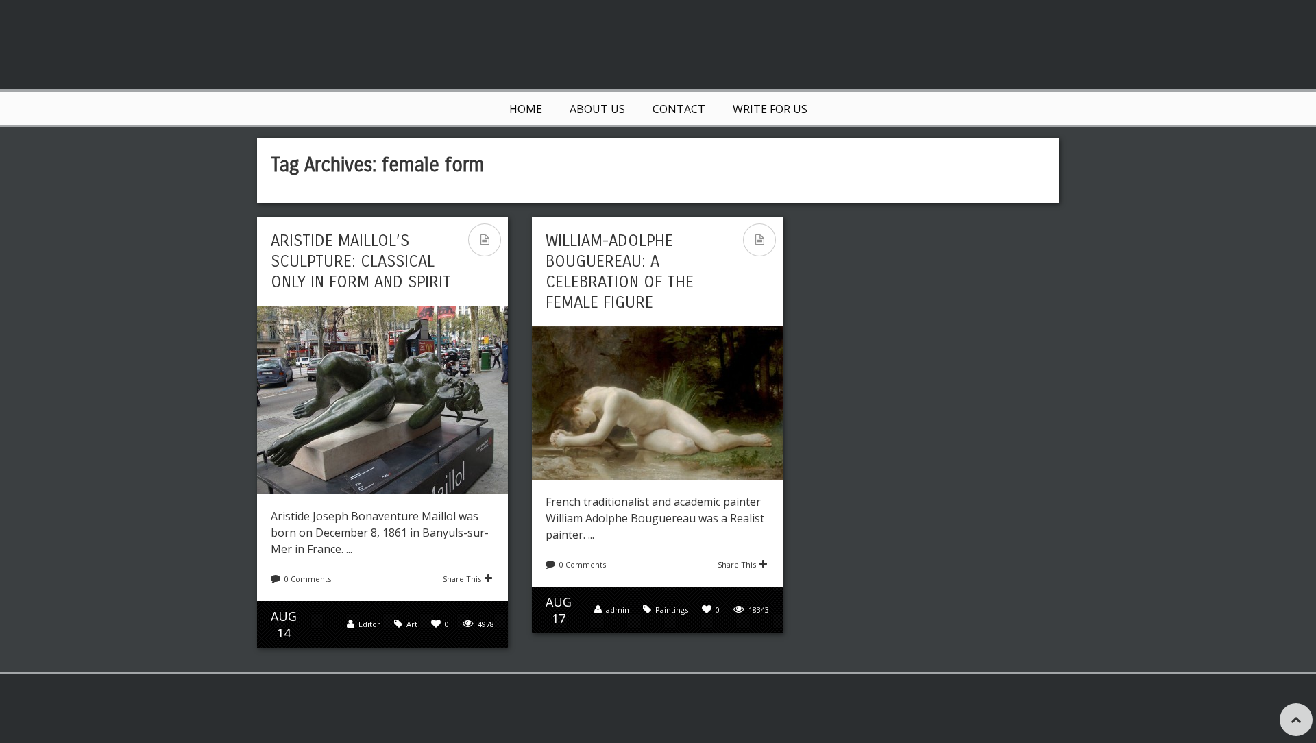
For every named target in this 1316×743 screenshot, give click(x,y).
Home (525, 109)
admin (617, 610)
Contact (679, 109)
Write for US (770, 109)
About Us (597, 109)
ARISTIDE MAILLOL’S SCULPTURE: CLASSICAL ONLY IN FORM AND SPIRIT (361, 261)
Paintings (671, 610)
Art (411, 624)
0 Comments (307, 579)
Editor (369, 624)
